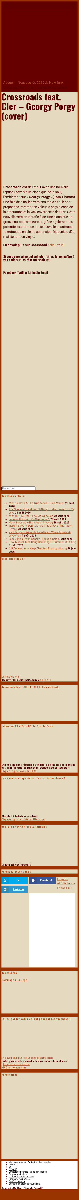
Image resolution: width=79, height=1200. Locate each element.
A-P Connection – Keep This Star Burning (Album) (38, 548)
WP (10, 1167)
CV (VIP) (13, 1169)
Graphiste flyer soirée (19, 1179)
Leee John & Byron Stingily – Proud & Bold (33, 538)
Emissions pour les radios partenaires (28, 1172)
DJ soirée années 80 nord (21, 1176)
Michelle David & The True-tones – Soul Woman (36, 503)
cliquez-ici (56, 245)
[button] (39, 6)
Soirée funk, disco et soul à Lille (24, 1184)
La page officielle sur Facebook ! (66, 883)
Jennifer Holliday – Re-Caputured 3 (29, 519)
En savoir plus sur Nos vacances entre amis (27, 1057)
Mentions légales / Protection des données (30, 1162)
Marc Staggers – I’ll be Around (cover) (31, 522)
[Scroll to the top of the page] (4, 1194)
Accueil (8, 82)
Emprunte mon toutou (16, 1064)
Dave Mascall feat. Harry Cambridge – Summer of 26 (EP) (42, 542)
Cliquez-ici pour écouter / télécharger (23, 819)
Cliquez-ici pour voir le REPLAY (19, 771)
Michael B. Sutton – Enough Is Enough (31, 515)
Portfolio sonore (17, 1181)
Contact (13, 1164)
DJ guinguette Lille (18, 1174)
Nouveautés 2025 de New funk (40, 82)
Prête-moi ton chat (14, 1067)
